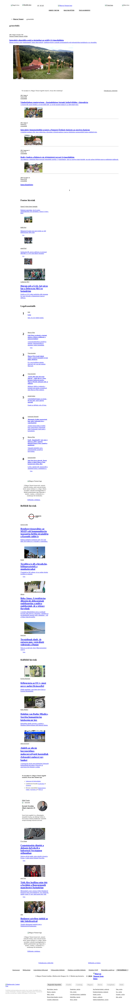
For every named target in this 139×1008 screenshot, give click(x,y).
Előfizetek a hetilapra (33, 500)
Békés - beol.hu (50, 994)
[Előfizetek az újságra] (109, 5)
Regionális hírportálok (54, 984)
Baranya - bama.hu (51, 992)
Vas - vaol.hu (119, 992)
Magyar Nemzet (18, 19)
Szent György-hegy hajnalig (29, 206)
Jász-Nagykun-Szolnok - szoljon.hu (101, 989)
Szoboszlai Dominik (33, 416)
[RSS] (45, 793)
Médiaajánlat (26, 970)
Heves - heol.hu (73, 999)
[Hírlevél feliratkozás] (24, 793)
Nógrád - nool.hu (97, 994)
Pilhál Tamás (26, 800)
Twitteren (28, 785)
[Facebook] (28, 793)
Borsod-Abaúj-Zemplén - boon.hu (54, 997)
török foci (23, 227)
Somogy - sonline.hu (97, 997)
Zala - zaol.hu (119, 997)
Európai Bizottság (25, 678)
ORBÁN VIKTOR (54, 10)
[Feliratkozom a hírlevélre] (27, 6)
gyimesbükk (24, 98)
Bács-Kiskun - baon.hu (52, 989)
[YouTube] (41, 793)
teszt (29, 312)
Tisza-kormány (32, 353)
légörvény (23, 635)
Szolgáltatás (110, 984)
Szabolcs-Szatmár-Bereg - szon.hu (100, 999)
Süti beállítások (121, 970)
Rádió (121, 984)
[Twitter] (35, 793)
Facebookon (41, 783)
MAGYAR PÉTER (69, 10)
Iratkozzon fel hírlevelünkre (33, 781)
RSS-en (41, 789)
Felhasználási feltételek (58, 970)
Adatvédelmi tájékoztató (40, 970)
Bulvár (100, 984)
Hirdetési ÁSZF (93, 970)
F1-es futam (24, 841)
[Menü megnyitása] (126, 5)
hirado (22, 560)
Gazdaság (79, 984)
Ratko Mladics (24, 709)
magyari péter (24, 524)
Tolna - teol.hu (119, 989)
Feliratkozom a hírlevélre (110, 90)
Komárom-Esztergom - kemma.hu (100, 992)
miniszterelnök (32, 457)
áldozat (22, 594)
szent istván (27, 802)
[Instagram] (31, 793)
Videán (28, 789)
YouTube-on (33, 789)
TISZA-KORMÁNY (84, 10)
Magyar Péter (31, 332)
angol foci (23, 248)
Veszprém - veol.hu (120, 994)
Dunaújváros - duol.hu (75, 989)
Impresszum (16, 970)
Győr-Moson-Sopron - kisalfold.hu (78, 994)
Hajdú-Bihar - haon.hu (75, 997)
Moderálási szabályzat (107, 970)
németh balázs (31, 396)
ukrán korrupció (25, 743)
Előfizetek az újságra (94, 963)
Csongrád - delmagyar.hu (52, 999)
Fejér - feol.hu (73, 992)
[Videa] (38, 793)
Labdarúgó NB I (25, 282)
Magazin (90, 984)
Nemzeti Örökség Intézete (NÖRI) (18, 36)
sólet (22, 914)
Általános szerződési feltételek (77, 970)
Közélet (68, 984)
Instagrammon (42, 788)
